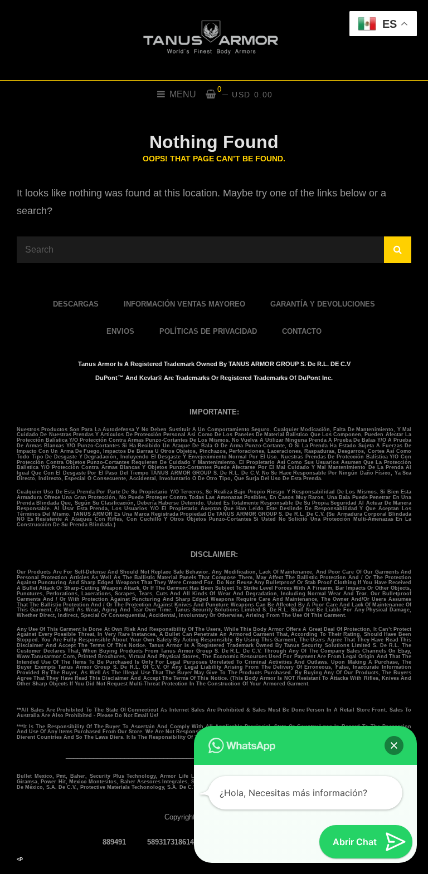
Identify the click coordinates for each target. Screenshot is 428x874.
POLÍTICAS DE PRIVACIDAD (208, 331)
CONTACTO (302, 331)
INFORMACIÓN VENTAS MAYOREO (184, 304)
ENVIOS (120, 331)
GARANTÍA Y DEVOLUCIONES (322, 304)
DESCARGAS (76, 304)
